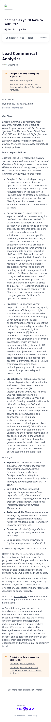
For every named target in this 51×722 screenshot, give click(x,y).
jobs (22, 37)
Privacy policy (19, 716)
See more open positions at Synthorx (25, 689)
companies (11, 37)
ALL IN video (20, 596)
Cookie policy (32, 716)
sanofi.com (8, 602)
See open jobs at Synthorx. (22, 80)
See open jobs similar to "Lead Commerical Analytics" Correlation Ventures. (26, 87)
